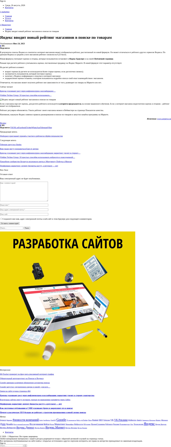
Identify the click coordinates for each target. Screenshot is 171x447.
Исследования (36, 424)
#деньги (3, 420)
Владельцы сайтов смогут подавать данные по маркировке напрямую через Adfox (35, 400)
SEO (101, 420)
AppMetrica (46, 420)
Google (61, 420)
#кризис (9, 420)
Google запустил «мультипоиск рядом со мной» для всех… (25, 387)
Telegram (106, 420)
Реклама (116, 424)
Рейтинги (109, 424)
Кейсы (46, 424)
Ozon (90, 420)
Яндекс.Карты (40, 428)
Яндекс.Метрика (71, 428)
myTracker (84, 420)
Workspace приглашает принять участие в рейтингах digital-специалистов (31, 136)
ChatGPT (53, 420)
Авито (139, 420)
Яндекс (3, 123)
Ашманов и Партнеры (148, 420)
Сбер (131, 424)
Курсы (52, 424)
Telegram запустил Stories (10, 145)
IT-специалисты (71, 420)
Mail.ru (78, 420)
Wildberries (132, 420)
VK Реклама (121, 419)
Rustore (95, 420)
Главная (8, 16)
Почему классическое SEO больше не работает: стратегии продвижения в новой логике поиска (43, 412)
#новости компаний (26, 419)
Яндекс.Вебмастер (8, 428)
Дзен (2, 424)
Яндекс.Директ (25, 427)
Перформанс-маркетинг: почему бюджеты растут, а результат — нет (31, 404)
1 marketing (4, 12)
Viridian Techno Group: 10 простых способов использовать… (25, 95)
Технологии (138, 424)
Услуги (8, 18)
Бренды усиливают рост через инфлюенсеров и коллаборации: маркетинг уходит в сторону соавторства (47, 395)
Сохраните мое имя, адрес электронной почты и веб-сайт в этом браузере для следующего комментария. (47, 219)
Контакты (9, 7)
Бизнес (158, 420)
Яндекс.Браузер (160, 424)
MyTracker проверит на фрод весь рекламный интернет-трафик (27, 374)
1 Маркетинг (5, 25)
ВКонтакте (164, 420)
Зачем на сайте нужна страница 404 (15, 391)
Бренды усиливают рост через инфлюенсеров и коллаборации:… (28, 91)
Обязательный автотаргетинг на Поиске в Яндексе (22, 378)
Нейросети (78, 424)
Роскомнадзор (125, 424)
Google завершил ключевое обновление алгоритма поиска (25, 383)
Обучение (87, 424)
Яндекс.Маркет (55, 427)
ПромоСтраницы (98, 424)
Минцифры (70, 424)
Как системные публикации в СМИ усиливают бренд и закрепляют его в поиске (36, 408)
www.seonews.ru (164, 119)
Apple (41, 420)
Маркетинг (59, 424)
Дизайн (9, 424)
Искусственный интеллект (21, 424)
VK (112, 420)
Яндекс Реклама (82, 428)
